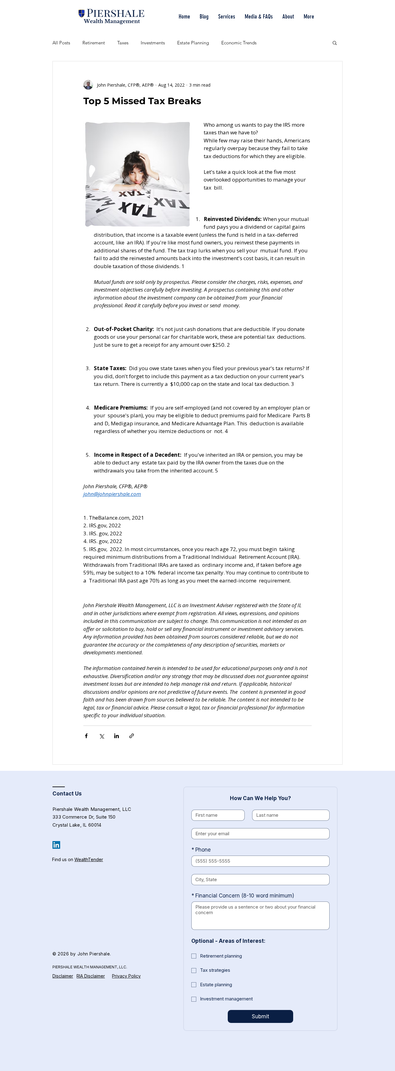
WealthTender (88, 859)
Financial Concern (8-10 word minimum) (242, 896)
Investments (153, 43)
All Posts (61, 43)
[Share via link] (132, 736)
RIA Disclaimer (91, 976)
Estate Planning (193, 43)
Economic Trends (238, 43)
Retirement (93, 43)
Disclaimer (62, 976)
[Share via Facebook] (86, 736)
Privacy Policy (126, 976)
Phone (201, 850)
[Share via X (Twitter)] (101, 736)
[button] (335, 42)
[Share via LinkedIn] (116, 736)
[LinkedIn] (56, 845)
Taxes (122, 43)
